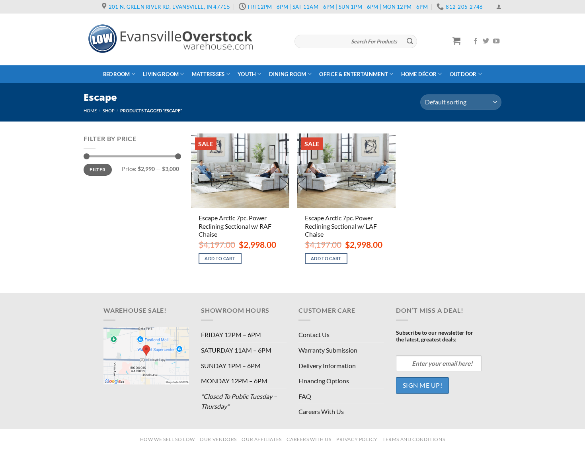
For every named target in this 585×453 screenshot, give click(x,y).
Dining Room (287, 74)
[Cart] (456, 40)
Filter (97, 170)
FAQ (304, 396)
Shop (109, 110)
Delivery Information (327, 365)
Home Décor (419, 74)
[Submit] (410, 41)
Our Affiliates (262, 439)
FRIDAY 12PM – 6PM (231, 334)
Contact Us (314, 334)
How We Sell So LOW (167, 439)
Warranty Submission (327, 350)
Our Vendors (218, 439)
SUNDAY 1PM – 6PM (231, 365)
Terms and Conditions (413, 439)
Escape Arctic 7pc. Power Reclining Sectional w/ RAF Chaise (235, 226)
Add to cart (220, 258)
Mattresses (208, 74)
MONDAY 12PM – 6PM (234, 380)
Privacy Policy (357, 439)
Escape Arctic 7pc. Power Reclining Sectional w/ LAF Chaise (341, 226)
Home (90, 110)
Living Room (161, 74)
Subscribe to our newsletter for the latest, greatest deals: (434, 336)
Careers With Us (321, 411)
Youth (247, 74)
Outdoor (463, 74)
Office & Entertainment (353, 74)
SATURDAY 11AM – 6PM (236, 350)
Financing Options (323, 380)
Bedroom (116, 74)
